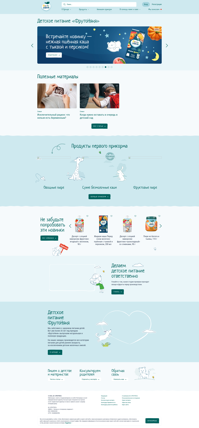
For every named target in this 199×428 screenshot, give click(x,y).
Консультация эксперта (107, 400)
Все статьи (98, 126)
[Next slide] (167, 45)
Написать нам (119, 379)
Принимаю (152, 421)
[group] (97, 45)
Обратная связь (126, 402)
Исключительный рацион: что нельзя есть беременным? (53, 116)
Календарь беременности (108, 402)
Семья (39, 111)
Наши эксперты (126, 400)
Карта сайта (125, 404)
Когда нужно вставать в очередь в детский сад (99, 116)
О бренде (54, 352)
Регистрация (157, 4)
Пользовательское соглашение (131, 398)
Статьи (103, 398)
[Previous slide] (32, 45)
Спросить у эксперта (89, 379)
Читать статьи (55, 379)
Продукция (104, 396)
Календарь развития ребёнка (109, 404)
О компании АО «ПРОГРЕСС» (130, 396)
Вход (146, 4)
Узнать (116, 292)
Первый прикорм (98, 197)
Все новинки (48, 238)
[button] (87, 67)
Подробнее (68, 423)
